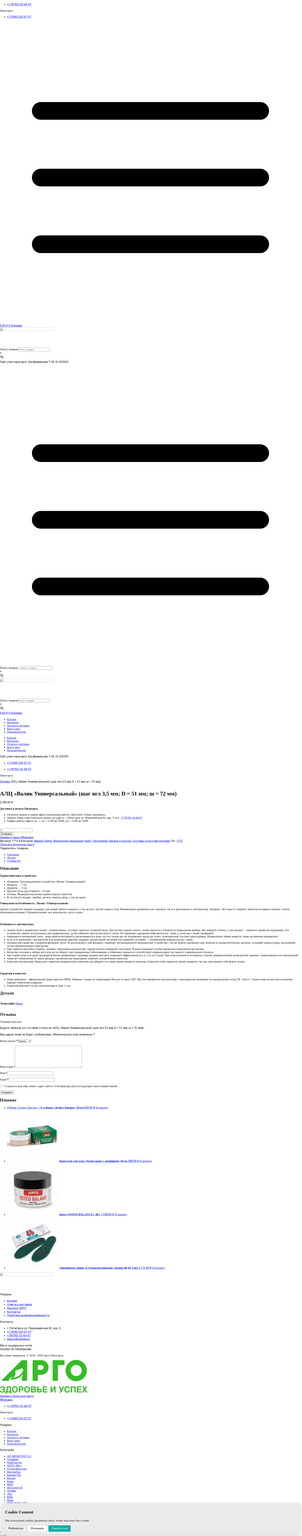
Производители (16, 731)
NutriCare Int (14, 1462)
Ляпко (19, 1003)
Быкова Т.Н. (14, 1475)
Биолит (11, 1478)
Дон (9, 1493)
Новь (10, 1500)
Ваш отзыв (7, 1066)
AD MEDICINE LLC (19, 1456)
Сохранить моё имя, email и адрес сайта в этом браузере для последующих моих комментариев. (61, 1086)
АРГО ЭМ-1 (14, 1465)
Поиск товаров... (10, 667)
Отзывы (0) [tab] (13, 860)
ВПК (10, 1497)
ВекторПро (13, 1471)
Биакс (10, 1481)
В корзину (6, 834)
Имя (3, 1073)
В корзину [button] (102, 1107)
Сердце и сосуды (119, 841)
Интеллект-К (15, 1487)
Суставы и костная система (151, 841)
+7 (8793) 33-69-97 (131, 817)
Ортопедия (100, 841)
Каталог (12, 719)
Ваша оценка (8, 1040)
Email (4, 1079)
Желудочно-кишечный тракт (72, 841)
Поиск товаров (9, 349)
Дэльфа (11, 1490)
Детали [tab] (11, 857)
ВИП (10, 1484)
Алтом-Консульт (17, 1468)
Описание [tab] (13, 854)
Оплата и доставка (18, 725)
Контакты (13, 722)
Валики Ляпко (43, 841)
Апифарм (12, 1459)
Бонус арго (13, 728)
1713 (179, 841)
